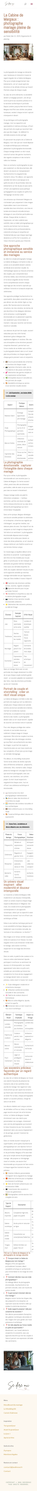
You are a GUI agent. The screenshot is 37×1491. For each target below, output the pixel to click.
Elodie (8, 36)
